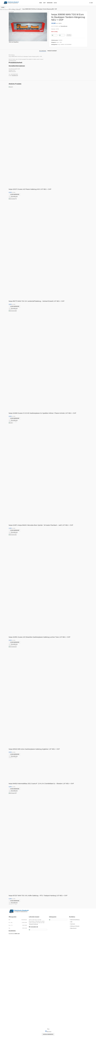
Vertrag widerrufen (48, 1034)
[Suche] (86, 3)
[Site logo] (11, 2)
